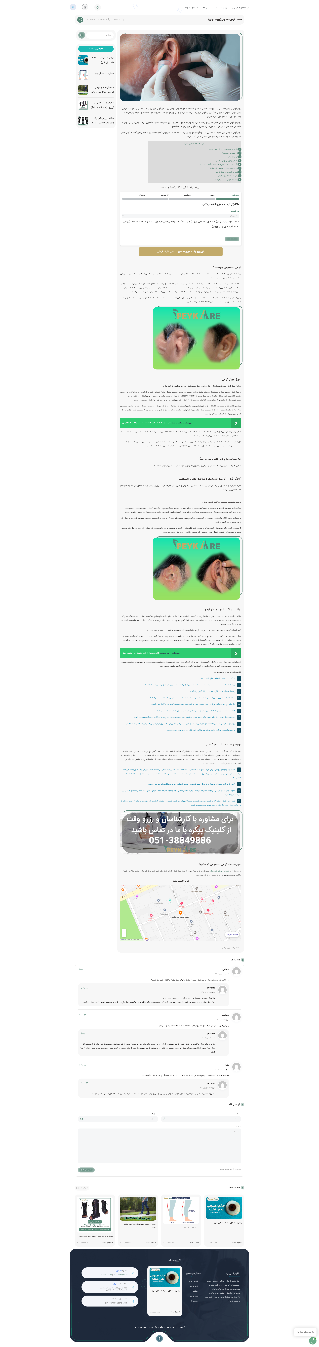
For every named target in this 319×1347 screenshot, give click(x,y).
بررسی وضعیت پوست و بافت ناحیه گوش (224, 168)
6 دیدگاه (117, 19)
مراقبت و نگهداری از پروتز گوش (228, 172)
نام (239, 1114)
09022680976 (106, 1275)
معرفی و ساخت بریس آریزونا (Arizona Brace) (102, 105)
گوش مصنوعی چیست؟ (231, 153)
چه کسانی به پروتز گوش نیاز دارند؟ (226, 160)
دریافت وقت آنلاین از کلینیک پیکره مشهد (224, 149)
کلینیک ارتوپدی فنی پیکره (219, 871)
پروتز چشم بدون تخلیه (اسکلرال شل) (103, 60)
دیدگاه (238, 1126)
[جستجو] (81, 35)
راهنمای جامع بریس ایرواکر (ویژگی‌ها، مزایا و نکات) (103, 90)
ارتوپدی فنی (226, 948)
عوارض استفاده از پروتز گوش (229, 176)
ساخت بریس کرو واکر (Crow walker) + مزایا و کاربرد (102, 121)
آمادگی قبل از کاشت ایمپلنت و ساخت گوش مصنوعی (220, 164)
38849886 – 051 (120, 1275)
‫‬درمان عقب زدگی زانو (104, 73)
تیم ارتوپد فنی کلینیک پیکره (97, 19)
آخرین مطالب (174, 1260)
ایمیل (155, 1114)
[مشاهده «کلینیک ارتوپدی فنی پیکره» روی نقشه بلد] (180, 913)
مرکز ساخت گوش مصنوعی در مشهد (226, 179)
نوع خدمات (235, 211)
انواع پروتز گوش (234, 157)
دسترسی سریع (193, 1273)
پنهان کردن (188, 144)
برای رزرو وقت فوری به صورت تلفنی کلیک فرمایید (180, 252)
